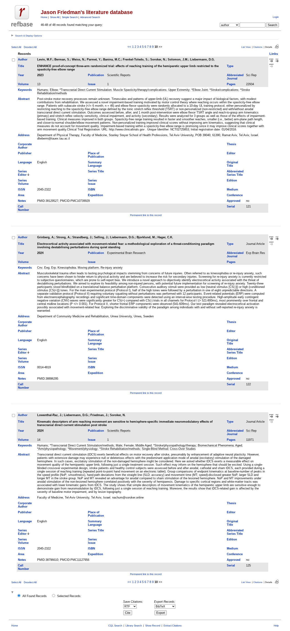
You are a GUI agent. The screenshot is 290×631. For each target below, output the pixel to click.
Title (21, 66)
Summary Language (95, 164)
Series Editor (22, 173)
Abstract (23, 99)
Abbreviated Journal (235, 76)
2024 (40, 253)
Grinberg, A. (45, 237)
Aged (238, 445)
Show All (54, 17)
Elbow (54, 90)
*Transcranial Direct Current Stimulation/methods (82, 445)
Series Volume (23, 182)
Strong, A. (63, 237)
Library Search (134, 625)
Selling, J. (101, 237)
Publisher (24, 153)
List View (246, 47)
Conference (235, 195)
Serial (231, 206)
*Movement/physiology (83, 448)
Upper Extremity (179, 90)
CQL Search (115, 625)
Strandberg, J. (82, 237)
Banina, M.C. (112, 59)
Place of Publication (96, 155)
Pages (231, 84)
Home (44, 17)
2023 (40, 75)
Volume (23, 84)
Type (230, 66)
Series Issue (92, 182)
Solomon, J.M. (178, 59)
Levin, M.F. (45, 59)
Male (119, 445)
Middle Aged (143, 445)
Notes (22, 200)
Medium (232, 189)
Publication (96, 75)
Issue (91, 84)
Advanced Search (90, 17)
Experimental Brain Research (126, 253)
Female (129, 445)
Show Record (152, 625)
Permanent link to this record (146, 215)
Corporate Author (25, 145)
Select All (16, 47)
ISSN (21, 189)
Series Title (96, 171)
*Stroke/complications (224, 90)
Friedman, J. (99, 415)
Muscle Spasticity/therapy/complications (140, 90)
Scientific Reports (118, 75)
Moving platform (88, 267)
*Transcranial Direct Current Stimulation (85, 90)
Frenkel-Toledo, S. (135, 59)
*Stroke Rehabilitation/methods (119, 448)
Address (23, 135)
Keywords (25, 90)
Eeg (46, 267)
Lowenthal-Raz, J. (49, 415)
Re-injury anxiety (112, 267)
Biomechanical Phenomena (216, 445)
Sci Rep (251, 75)
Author (22, 59)
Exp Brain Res (255, 253)
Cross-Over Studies (183, 448)
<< (129, 46)
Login (276, 17)
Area (21, 195)
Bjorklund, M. (146, 237)
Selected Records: (69, 596)
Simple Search (70, 17)
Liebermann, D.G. (202, 59)
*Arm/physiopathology (51, 448)
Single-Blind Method (155, 448)
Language (25, 162)
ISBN (91, 189)
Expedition (95, 195)
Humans (42, 90)
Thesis (231, 144)
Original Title (232, 164)
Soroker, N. (158, 59)
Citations (257, 47)
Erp (53, 267)
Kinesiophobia (67, 267)
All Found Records (34, 596)
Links (273, 53)
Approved (233, 200)
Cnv (39, 267)
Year (21, 75)
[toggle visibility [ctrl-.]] (12, 592)
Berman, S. (62, 59)
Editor (231, 153)
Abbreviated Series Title (235, 173)
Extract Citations (173, 625)
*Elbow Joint (199, 90)
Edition (232, 180)
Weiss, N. (78, 59)
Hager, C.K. (165, 237)
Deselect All (30, 47)
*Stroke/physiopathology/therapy (174, 445)
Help (276, 625)
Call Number (23, 208)
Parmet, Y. (94, 59)
